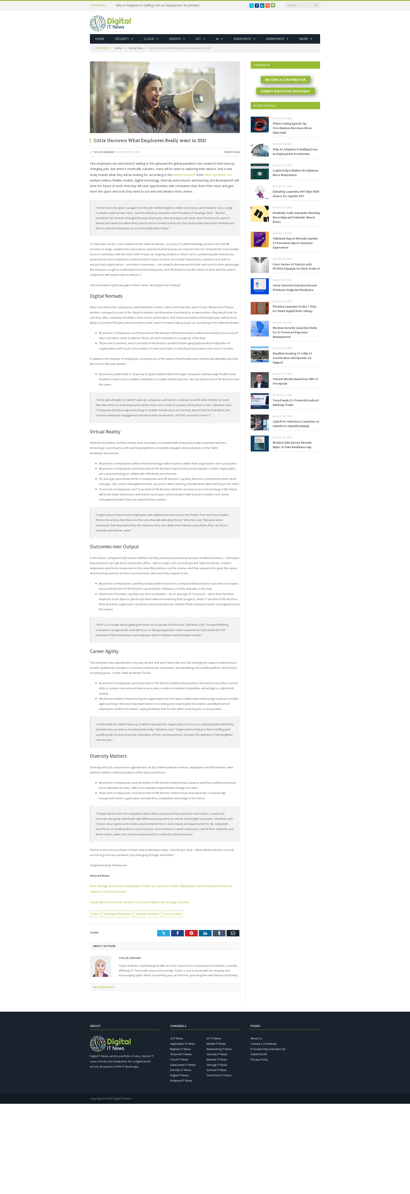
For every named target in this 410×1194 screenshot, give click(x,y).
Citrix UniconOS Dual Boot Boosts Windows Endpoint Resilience (295, 287)
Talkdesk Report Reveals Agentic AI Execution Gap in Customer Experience (295, 242)
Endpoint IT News (181, 1078)
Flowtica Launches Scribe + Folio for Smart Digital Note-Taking (295, 309)
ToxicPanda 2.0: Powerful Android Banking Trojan (296, 402)
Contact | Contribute (263, 1042)
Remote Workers (144, 912)
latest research (183, 174)
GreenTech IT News (219, 1073)
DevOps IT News (180, 1068)
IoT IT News (213, 1036)
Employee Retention (116, 912)
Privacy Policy (259, 1057)
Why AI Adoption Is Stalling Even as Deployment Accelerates (295, 151)
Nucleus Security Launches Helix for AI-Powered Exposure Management (295, 332)
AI (217, 39)
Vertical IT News (216, 1068)
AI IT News (176, 1036)
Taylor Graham (104, 152)
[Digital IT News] (110, 22)
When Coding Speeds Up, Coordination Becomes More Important (292, 128)
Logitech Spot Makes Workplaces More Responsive (151, 5)
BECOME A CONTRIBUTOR (285, 79)
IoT (198, 39)
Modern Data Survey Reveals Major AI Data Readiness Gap (292, 445)
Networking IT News (219, 1047)
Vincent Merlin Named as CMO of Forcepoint (295, 381)
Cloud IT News (179, 1057)
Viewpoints (275, 39)
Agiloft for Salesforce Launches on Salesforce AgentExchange (296, 423)
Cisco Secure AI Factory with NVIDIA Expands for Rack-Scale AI (296, 266)
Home (99, 39)
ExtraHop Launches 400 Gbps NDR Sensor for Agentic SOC (296, 194)
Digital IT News (179, 1073)
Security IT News (217, 1052)
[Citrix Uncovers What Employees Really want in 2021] (165, 97)
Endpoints (242, 39)
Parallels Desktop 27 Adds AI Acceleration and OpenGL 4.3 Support (292, 357)
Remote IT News (216, 1057)
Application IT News (182, 1042)
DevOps (175, 39)
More (303, 39)
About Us (256, 1036)
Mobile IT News (216, 1042)
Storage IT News (216, 1063)
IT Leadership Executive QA (268, 1047)
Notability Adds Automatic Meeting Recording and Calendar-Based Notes (296, 217)
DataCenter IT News (183, 1063)
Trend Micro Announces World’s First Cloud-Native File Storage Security (135, 901)
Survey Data (232, 152)
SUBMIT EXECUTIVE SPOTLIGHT (285, 91)
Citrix (95, 912)
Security (122, 39)
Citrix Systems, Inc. (215, 174)
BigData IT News (180, 1047)
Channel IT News (181, 1052)
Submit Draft (258, 1052)
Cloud (149, 39)
